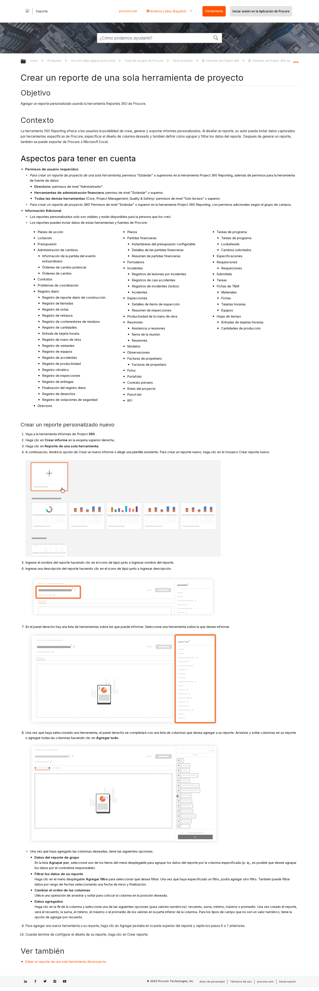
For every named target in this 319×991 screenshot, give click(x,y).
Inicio (35, 60)
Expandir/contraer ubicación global (295, 60)
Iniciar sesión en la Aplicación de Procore (261, 11)
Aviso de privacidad (212, 981)
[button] (216, 37)
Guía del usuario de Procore (144, 60)
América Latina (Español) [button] (167, 11)
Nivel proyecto (183, 60)
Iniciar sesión (287, 981)
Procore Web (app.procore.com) (93, 60)
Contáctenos (214, 11)
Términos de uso (241, 981)
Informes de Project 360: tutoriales (276, 60)
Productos (55, 60)
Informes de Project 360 (222, 60)
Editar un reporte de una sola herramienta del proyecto (65, 962)
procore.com (128, 11)
